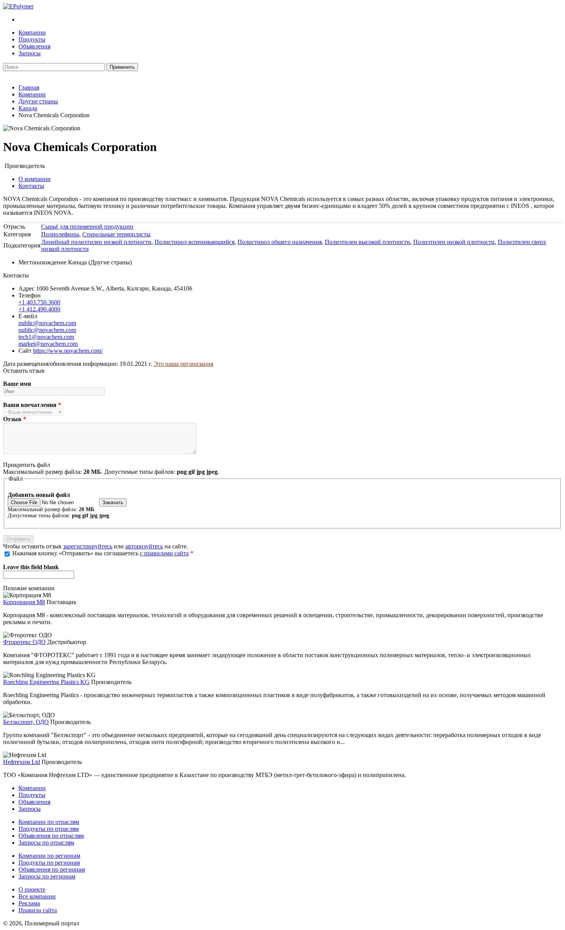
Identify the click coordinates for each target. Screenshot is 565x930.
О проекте (31, 889)
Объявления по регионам (51, 869)
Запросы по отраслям (46, 842)
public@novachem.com (47, 323)
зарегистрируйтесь (87, 546)
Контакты (31, 186)
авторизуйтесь (144, 546)
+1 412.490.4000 (39, 309)
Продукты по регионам (49, 862)
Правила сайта (37, 910)
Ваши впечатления (32, 405)
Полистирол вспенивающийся (194, 242)
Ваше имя (17, 383)
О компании (34, 179)
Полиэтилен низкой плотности (454, 242)
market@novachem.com (48, 343)
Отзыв (14, 419)
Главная (28, 87)
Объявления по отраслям (51, 835)
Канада (27, 108)
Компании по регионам (49, 855)
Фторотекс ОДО (24, 642)
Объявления (34, 46)
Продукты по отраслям (48, 828)
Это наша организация (183, 363)
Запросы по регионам (46, 876)
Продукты (31, 39)
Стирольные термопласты (116, 234)
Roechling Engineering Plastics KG (46, 682)
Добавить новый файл (39, 495)
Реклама (29, 903)
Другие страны (38, 101)
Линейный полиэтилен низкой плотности (96, 242)
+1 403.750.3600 (39, 302)
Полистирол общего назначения (280, 242)
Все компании (37, 896)
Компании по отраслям (48, 822)
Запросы (29, 53)
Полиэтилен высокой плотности (367, 242)
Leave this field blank (31, 567)
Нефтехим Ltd (21, 762)
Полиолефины (60, 234)
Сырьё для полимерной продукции (87, 226)
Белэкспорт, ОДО (26, 722)
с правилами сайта (164, 553)
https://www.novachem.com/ (68, 350)
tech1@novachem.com (46, 337)
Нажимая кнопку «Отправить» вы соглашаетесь (102, 553)
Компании (32, 32)
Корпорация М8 (24, 602)
